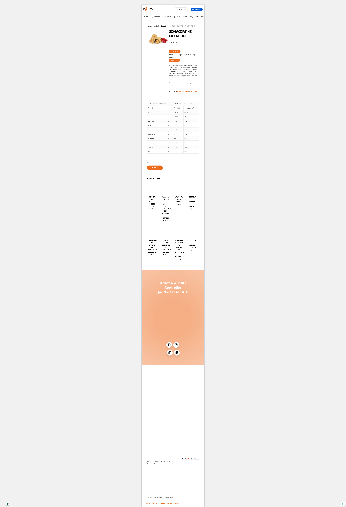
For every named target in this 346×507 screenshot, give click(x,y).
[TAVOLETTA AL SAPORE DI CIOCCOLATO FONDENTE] (152, 231)
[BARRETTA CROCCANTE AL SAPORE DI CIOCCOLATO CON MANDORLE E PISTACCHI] (165, 187)
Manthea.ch (157, 464)
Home (149, 26)
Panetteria (165, 26)
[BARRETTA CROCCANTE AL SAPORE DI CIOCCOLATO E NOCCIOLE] (179, 231)
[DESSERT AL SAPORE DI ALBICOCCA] (192, 187)
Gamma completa (183, 91)
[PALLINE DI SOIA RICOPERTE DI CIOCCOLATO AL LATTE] (165, 231)
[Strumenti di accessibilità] (7, 504)
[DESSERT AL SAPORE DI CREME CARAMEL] (152, 187)
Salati (156, 26)
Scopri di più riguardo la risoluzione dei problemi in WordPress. (163, 503)
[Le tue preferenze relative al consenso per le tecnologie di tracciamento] (343, 504)
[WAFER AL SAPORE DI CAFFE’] (179, 187)
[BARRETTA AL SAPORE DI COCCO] (192, 231)
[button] (164, 32)
